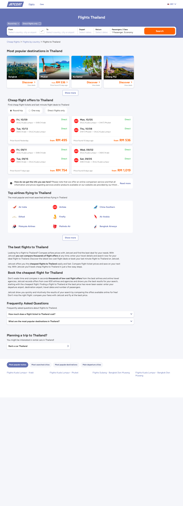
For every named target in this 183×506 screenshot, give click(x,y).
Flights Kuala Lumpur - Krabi (20, 372)
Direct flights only (56, 110)
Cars (42, 4)
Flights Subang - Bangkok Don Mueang (111, 372)
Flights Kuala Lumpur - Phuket (64, 372)
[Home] (15, 4)
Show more (70, 93)
